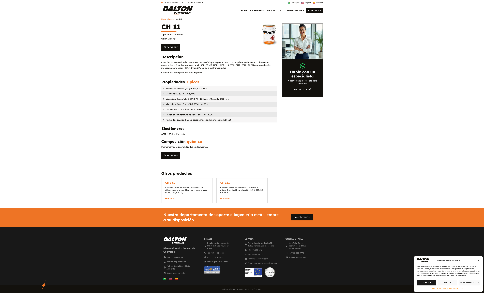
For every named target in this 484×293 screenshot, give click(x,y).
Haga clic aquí (302, 89)
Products (171, 19)
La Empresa (257, 10)
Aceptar (426, 282)
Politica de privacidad (455, 288)
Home (244, 10)
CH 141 (170, 182)
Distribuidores (294, 10)
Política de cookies (439, 288)
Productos (274, 10)
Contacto (314, 10)
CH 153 (225, 182)
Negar (447, 282)
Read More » (170, 199)
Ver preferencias (469, 282)
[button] (479, 260)
